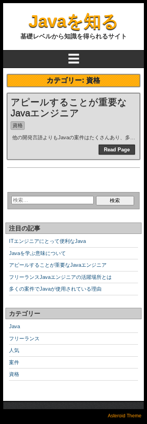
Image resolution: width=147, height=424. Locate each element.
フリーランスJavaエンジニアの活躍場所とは (60, 277)
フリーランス (24, 338)
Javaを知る (74, 21)
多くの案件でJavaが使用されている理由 (55, 289)
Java (14, 326)
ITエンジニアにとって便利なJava (47, 241)
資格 (18, 125)
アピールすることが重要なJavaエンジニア (69, 108)
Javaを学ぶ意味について (37, 253)
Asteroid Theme (125, 416)
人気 (14, 350)
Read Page (117, 150)
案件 (14, 362)
